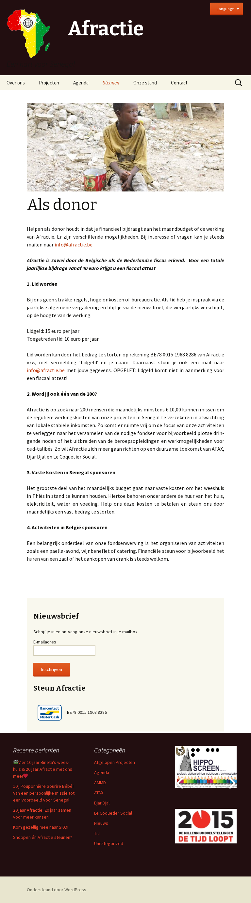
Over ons (16, 83)
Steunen (111, 83)
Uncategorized (108, 843)
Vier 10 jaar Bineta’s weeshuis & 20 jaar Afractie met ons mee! (42, 769)
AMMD (100, 783)
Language (225, 8)
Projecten (49, 83)
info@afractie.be (73, 244)
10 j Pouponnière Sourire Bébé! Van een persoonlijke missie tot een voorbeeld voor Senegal (44, 793)
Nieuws (101, 823)
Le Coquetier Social (113, 813)
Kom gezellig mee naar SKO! (40, 827)
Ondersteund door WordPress (56, 890)
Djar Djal (101, 803)
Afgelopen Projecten (114, 762)
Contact (179, 83)
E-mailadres (44, 642)
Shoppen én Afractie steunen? (42, 837)
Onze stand (145, 83)
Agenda (81, 83)
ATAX (98, 793)
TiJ (97, 833)
